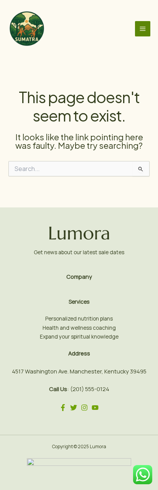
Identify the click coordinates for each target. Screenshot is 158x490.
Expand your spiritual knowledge (79, 336)
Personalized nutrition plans (79, 318)
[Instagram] (84, 407)
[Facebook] (62, 407)
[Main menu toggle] (142, 28)
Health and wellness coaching (79, 327)
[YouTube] (95, 407)
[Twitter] (73, 407)
